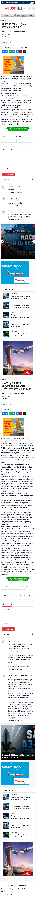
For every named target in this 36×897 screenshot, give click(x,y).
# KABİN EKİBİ (18, 136)
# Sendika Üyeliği (8, 595)
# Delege (13, 586)
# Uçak (29, 141)
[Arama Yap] (29, 8)
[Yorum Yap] (17, 47)
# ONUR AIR (6, 591)
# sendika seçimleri (19, 591)
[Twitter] (7, 894)
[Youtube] (11, 894)
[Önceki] (2, 241)
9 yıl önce (18, 186)
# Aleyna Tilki (7, 136)
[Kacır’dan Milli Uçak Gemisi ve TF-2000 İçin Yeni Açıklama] (18, 305)
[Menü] (2, 8)
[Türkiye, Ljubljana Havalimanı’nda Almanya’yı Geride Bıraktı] (18, 241)
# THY (28, 595)
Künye (12, 889)
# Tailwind (20, 595)
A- (26, 47)
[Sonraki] (33, 241)
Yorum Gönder (8, 174)
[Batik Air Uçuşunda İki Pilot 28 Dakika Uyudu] (18, 324)
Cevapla (19, 192)
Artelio (28, 885)
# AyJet (5, 586)
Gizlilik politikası (26, 889)
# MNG (30, 586)
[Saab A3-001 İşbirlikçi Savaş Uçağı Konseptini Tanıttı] (18, 296)
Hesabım (17, 889)
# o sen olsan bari (8, 141)
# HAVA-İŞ (22, 586)
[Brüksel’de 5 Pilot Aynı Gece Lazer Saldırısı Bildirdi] (18, 333)
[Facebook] (2, 894)
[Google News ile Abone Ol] (7, 42)
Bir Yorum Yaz (7, 149)
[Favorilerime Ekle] (13, 47)
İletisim (3, 891)
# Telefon (21, 141)
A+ (22, 47)
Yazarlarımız (5, 889)
